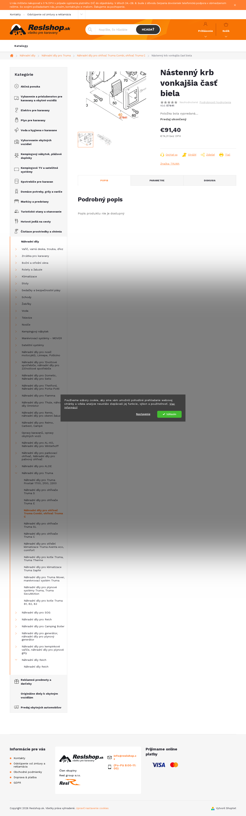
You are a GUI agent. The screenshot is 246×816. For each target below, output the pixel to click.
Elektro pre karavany (35, 110)
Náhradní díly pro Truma (37, 473)
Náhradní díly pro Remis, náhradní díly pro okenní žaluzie (42, 414)
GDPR (17, 782)
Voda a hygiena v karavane (39, 130)
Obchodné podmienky (28, 771)
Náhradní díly (30, 241)
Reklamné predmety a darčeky (36, 681)
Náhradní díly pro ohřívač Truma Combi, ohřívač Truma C (43, 513)
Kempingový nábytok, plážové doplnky (41, 155)
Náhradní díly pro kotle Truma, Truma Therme (43, 559)
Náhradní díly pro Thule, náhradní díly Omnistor (43, 404)
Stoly (25, 283)
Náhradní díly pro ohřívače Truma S (41, 491)
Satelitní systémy (33, 345)
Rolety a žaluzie (32, 269)
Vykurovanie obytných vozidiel (36, 142)
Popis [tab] (104, 180)
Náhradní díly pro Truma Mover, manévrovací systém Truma (44, 579)
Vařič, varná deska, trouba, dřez (42, 249)
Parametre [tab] (157, 180)
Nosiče (26, 324)
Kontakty (15, 14)
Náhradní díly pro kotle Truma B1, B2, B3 (43, 602)
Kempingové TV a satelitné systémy (39, 169)
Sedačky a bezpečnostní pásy (41, 290)
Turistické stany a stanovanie (41, 211)
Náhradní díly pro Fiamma (38, 395)
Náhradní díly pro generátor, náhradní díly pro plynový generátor (40, 636)
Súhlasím (171, 414)
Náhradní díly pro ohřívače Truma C (41, 535)
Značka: (170, 163)
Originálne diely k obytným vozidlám (39, 695)
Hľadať (148, 29)
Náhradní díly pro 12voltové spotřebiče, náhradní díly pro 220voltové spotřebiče (40, 365)
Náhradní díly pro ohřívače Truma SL (41, 525)
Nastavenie (143, 414)
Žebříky (26, 303)
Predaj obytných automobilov (41, 707)
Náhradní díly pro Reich (37, 619)
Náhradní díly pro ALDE (37, 466)
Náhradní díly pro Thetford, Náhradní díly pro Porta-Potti (40, 387)
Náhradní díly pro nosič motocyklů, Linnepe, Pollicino (41, 353)
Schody (26, 297)
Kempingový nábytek (35, 331)
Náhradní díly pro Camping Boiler (43, 626)
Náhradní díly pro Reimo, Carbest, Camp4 (38, 424)
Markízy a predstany (35, 201)
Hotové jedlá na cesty (36, 221)
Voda (25, 310)
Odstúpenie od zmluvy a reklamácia (49, 14)
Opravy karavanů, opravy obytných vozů (37, 434)
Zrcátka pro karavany (35, 255)
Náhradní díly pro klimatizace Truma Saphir (43, 568)
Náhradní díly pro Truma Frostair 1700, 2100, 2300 (40, 481)
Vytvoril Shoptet (226, 808)
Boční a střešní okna (35, 262)
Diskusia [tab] (209, 180)
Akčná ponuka (30, 86)
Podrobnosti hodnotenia (215, 102)
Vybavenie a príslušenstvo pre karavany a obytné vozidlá (41, 98)
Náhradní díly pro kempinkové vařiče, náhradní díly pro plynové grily (43, 649)
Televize (27, 317)
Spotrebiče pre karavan (37, 181)
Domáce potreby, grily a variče (41, 191)
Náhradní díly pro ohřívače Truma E (41, 502)
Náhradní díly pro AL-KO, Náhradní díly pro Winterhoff (40, 444)
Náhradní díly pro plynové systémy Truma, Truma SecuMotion (40, 590)
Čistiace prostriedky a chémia (41, 231)
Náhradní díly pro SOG (36, 612)
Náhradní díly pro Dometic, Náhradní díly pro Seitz (39, 377)
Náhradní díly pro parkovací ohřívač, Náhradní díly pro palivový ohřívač (39, 456)
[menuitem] (21, 46)
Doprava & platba (25, 777)
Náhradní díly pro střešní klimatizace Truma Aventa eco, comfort (44, 547)
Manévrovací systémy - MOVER (42, 338)
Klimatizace (29, 276)
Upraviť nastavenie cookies (92, 808)
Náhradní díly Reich (34, 659)
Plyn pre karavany (33, 120)
